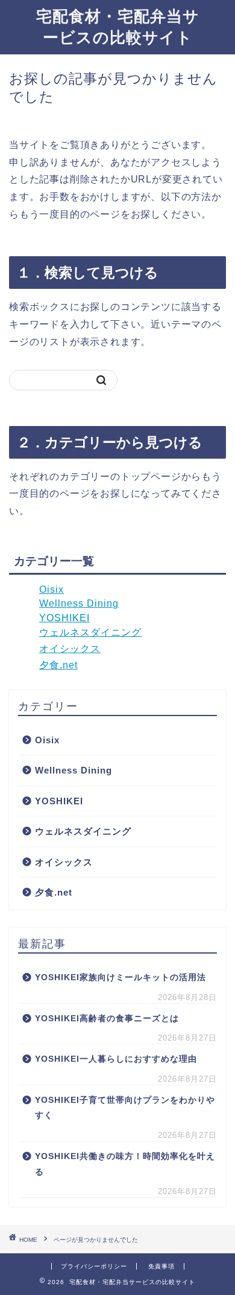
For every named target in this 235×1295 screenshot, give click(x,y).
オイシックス (70, 649)
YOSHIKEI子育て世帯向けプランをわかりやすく (125, 1108)
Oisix (51, 589)
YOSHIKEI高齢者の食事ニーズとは (107, 1018)
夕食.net (58, 665)
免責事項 (161, 1266)
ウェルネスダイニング (90, 632)
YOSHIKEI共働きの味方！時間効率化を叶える (125, 1164)
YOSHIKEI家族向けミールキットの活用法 (120, 977)
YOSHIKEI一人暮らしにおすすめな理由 (116, 1059)
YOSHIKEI (64, 618)
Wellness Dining (79, 603)
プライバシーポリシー (94, 1266)
